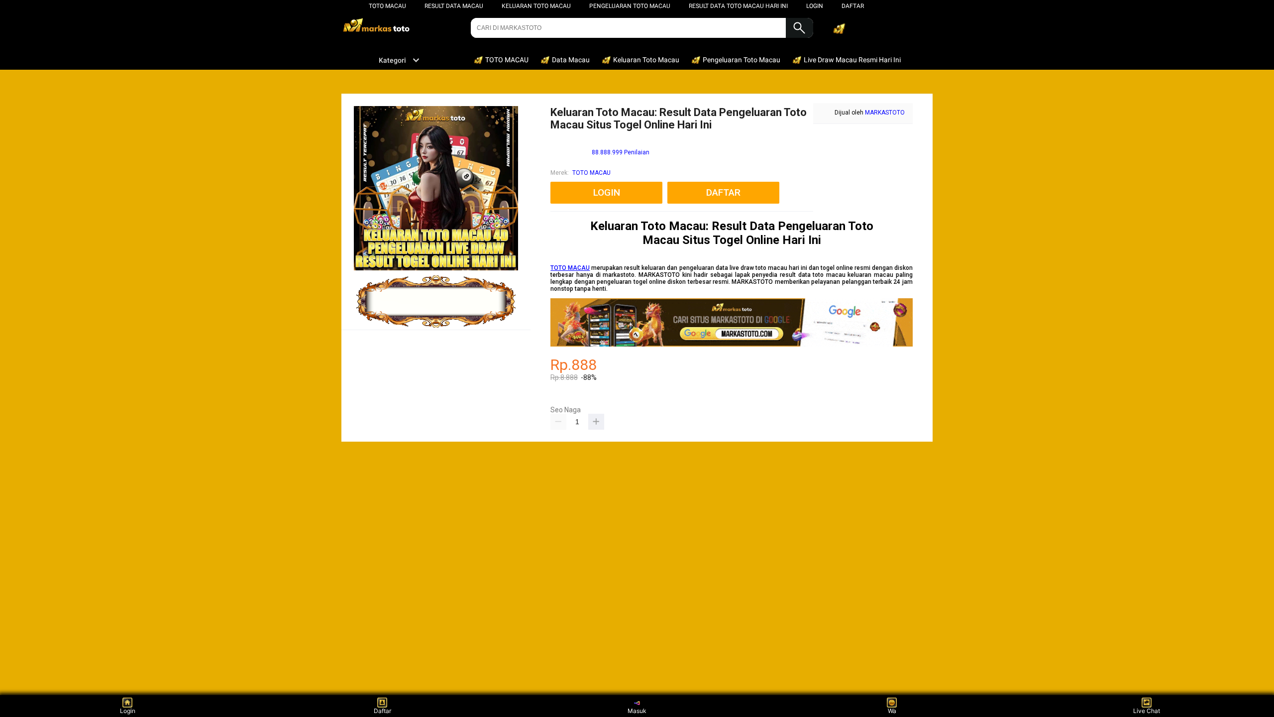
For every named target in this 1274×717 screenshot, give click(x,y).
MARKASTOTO (885, 112)
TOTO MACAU (387, 5)
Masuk (637, 711)
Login (127, 711)
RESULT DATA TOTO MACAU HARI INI (738, 5)
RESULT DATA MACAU (454, 5)
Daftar (382, 711)
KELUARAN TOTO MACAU (536, 5)
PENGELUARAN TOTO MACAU (629, 5)
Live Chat (1146, 711)
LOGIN (814, 5)
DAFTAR (853, 5)
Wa (892, 711)
